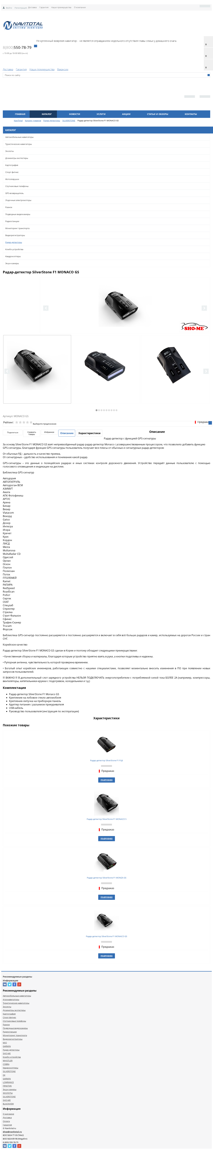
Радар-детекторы (13, 242)
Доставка (32, 7)
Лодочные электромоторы (18, 200)
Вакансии (62, 69)
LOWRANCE (8, 1082)
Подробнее (107, 780)
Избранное (49, 432)
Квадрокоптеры (13, 256)
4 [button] (104, 410)
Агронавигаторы (11, 999)
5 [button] (106, 410)
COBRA (6, 1064)
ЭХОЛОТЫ (8, 1093)
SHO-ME (7, 1053)
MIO (5, 1042)
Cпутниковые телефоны (17, 186)
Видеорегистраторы (15, 235)
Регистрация (21, 7)
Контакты (191, 114)
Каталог (47, 114)
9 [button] (116, 410)
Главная (20, 114)
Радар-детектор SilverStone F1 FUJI (106, 760)
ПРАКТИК (7, 1085)
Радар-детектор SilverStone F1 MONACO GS (106, 936)
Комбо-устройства (14, 249)
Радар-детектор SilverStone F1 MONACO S (106, 819)
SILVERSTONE (9, 1071)
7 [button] (111, 410)
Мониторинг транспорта (17, 228)
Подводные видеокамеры (17, 214)
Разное (8, 207)
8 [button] (114, 410)
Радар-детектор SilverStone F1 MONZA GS (106, 877)
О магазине (8, 1113)
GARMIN (7, 1046)
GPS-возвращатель (14, 193)
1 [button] (96, 410)
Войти (9, 7)
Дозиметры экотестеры (16, 158)
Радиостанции (12, 221)
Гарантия (43, 7)
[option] (125, 318)
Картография (11, 165)
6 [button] (109, 410)
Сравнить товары (31, 433)
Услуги (101, 114)
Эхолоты (9, 151)
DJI (4, 1075)
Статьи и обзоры (157, 114)
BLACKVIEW (8, 1103)
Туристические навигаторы (18, 144)
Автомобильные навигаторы (19, 137)
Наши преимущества (61, 7)
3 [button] (101, 410)
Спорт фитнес (12, 172)
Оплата (6, 1121)
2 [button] (99, 410)
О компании (80, 7)
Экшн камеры (12, 263)
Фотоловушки (12, 179)
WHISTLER (7, 1060)
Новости (74, 114)
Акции (126, 114)
